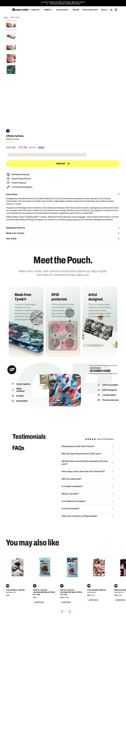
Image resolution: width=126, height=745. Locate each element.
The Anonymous (96, 590)
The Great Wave (15, 590)
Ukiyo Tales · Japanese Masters (44, 591)
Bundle (76, 10)
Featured (35, 10)
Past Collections (90, 10)
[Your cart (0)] (115, 9)
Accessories (62, 10)
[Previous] (62, 612)
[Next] (70, 612)
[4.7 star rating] (63, 142)
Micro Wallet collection (71, 219)
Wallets (47, 10)
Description (12, 194)
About (104, 10)
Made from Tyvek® (15, 233)
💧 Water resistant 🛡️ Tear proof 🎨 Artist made (63, 2)
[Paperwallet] (21, 10)
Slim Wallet (96, 210)
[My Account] (111, 9)
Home (6, 17)
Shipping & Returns (15, 228)
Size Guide (11, 239)
